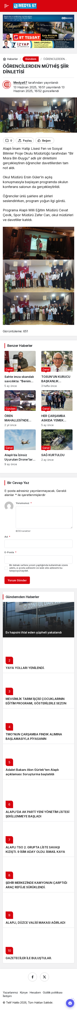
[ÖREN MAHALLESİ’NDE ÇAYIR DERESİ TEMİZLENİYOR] (20, 408)
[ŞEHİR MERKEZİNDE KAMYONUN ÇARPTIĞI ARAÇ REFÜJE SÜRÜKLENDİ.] (38, 874)
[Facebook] (32, 977)
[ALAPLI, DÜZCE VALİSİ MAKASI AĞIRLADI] (38, 910)
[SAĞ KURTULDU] (57, 447)
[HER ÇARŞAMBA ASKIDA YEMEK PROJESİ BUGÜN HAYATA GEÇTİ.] (57, 408)
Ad (7, 536)
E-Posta (10, 552)
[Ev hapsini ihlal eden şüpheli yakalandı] (38, 619)
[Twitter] (44, 977)
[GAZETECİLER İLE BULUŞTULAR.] (38, 945)
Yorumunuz (24, 503)
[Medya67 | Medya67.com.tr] (25, 5)
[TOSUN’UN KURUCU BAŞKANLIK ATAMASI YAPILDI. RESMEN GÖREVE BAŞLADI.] (57, 369)
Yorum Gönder (17, 580)
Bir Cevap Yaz (18, 483)
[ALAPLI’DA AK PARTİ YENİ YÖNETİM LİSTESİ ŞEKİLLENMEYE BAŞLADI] (38, 800)
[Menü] (6, 6)
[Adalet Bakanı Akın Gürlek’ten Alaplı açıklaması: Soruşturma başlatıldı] (38, 761)
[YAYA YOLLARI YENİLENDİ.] (38, 655)
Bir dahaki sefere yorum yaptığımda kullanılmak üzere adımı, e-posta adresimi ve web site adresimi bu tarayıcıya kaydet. (38, 568)
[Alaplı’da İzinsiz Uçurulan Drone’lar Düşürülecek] (20, 447)
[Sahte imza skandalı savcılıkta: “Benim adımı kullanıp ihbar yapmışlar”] (20, 369)
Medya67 (20, 82)
